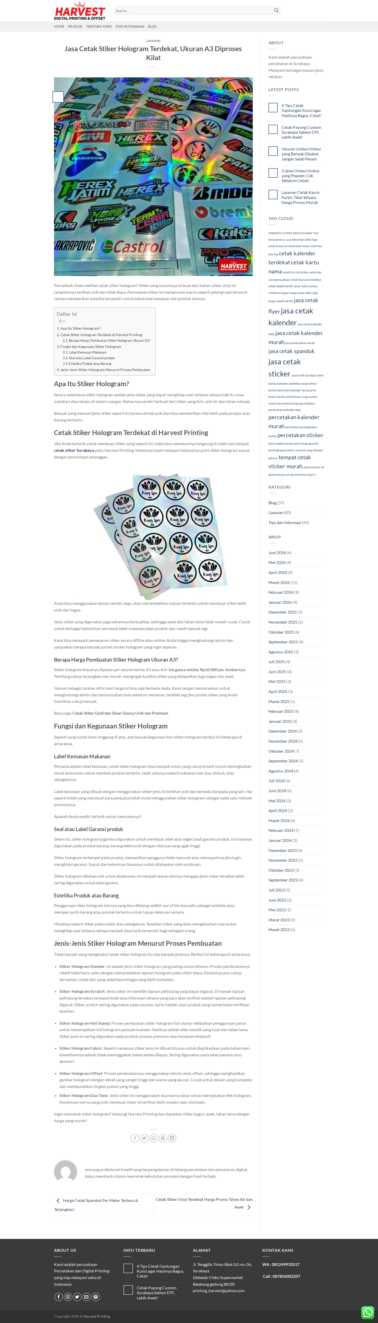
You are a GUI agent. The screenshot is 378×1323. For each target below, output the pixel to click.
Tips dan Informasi (284, 522)
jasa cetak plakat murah (300, 343)
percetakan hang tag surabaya (296, 403)
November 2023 (282, 860)
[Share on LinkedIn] (172, 1138)
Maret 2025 (279, 701)
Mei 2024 (276, 800)
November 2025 (282, 621)
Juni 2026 (277, 552)
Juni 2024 (277, 790)
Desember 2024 (282, 730)
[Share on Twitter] (144, 1138)
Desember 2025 (282, 611)
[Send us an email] (86, 1297)
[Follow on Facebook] (59, 1297)
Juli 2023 (276, 889)
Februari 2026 (280, 592)
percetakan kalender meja (284, 409)
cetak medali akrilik (280, 286)
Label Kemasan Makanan (87, 352)
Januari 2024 (280, 840)
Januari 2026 (280, 602)
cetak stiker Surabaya (74, 450)
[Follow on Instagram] (68, 1297)
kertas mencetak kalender (284, 390)
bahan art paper (302, 233)
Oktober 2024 (281, 751)
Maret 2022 (279, 929)
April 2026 (277, 572)
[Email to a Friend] (153, 1138)
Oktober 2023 (281, 870)
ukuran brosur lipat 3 (303, 474)
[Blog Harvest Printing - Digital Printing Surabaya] (79, 11)
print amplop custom (281, 443)
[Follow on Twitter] (77, 1297)
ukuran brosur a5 (278, 474)
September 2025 (283, 641)
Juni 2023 (277, 899)
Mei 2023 (276, 909)
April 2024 (277, 810)
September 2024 (283, 760)
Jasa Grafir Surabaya (304, 375)
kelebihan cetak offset (303, 383)
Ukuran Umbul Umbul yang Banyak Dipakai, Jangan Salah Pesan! (301, 153)
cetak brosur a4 (277, 246)
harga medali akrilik (280, 301)
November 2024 (282, 741)
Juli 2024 (276, 780)
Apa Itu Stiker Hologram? (80, 328)
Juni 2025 (277, 671)
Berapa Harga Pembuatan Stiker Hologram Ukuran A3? (109, 340)
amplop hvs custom (280, 233)
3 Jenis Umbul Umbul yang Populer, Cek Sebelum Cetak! (300, 175)
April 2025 (277, 691)
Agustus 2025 (280, 651)
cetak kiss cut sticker (295, 272)
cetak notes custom (306, 286)
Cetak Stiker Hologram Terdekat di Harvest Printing (101, 334)
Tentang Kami (99, 26)
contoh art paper (278, 292)
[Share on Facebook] (135, 1138)
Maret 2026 (279, 582)
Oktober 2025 (281, 631)
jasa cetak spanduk (291, 350)
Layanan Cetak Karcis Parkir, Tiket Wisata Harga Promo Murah (301, 197)
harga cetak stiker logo (304, 292)
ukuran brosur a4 (313, 467)
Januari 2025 (280, 721)
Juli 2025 (276, 661)
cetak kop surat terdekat (306, 279)
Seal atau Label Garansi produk (92, 358)
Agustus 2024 (280, 770)
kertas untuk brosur (289, 396)
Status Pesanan (130, 26)
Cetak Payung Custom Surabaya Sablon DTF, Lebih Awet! (301, 132)
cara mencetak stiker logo (302, 239)
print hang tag (303, 443)
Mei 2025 (276, 681)
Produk (75, 26)
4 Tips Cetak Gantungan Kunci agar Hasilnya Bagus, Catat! (301, 110)
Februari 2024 (280, 830)
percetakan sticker (300, 434)
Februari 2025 (280, 711)
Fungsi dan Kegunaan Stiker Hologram (90, 346)
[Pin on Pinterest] (163, 1138)
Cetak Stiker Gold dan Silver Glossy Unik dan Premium (120, 712)
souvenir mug (303, 450)
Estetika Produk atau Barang (90, 364)
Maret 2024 (279, 820)
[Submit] (276, 10)
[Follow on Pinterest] (96, 1297)
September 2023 (283, 879)
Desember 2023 (282, 850)
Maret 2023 (279, 919)
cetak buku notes (298, 246)
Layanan (153, 40)
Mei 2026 (276, 562)
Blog (152, 26)
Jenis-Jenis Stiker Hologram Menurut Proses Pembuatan (105, 369)
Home (59, 26)
